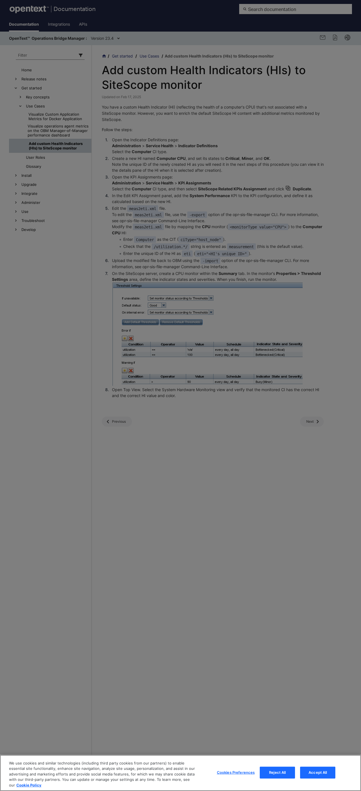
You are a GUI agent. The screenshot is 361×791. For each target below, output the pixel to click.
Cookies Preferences (236, 772)
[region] (180, 773)
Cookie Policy (28, 785)
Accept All (318, 772)
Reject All (277, 772)
